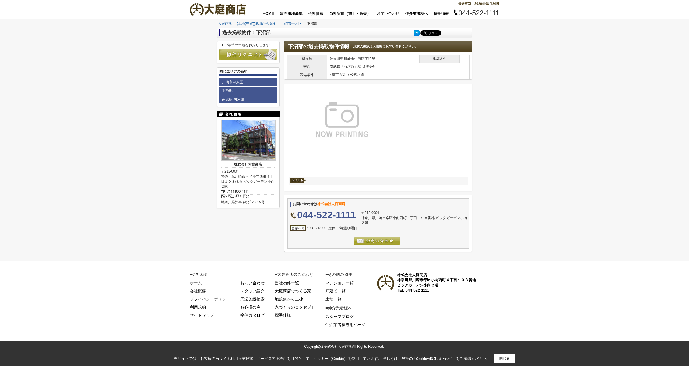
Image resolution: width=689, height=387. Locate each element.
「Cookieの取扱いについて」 (434, 359)
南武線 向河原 (233, 99)
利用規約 (198, 307)
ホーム (196, 283)
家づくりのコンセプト (295, 307)
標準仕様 (283, 315)
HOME (268, 13)
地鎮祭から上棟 (289, 299)
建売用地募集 (291, 13)
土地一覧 (333, 299)
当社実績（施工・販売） (350, 13)
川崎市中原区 (291, 24)
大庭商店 (225, 24)
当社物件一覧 (287, 283)
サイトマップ (202, 315)
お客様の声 (250, 307)
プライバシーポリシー (210, 299)
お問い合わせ (388, 13)
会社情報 (316, 13)
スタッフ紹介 (252, 291)
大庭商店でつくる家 (293, 291)
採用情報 (441, 13)
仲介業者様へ (416, 13)
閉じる (504, 358)
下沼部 (227, 91)
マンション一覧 (339, 283)
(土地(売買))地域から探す (256, 24)
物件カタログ (252, 315)
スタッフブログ (339, 316)
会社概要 (198, 291)
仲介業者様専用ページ (345, 324)
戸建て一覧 (335, 291)
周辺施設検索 (252, 299)
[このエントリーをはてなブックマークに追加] (417, 33)
